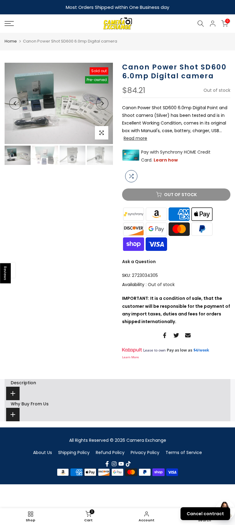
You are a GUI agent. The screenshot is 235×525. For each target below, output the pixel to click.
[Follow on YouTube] (121, 463)
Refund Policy (110, 452)
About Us (42, 452)
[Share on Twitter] (176, 335)
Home (11, 41)
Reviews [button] (5, 273)
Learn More (130, 357)
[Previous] (15, 103)
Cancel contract (205, 514)
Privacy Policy (145, 452)
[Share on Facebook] (164, 335)
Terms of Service (184, 452)
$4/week (201, 350)
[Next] (102, 103)
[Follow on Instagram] (114, 463)
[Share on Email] (188, 335)
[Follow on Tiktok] (128, 463)
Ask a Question (139, 262)
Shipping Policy (74, 452)
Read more (135, 138)
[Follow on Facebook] (107, 463)
